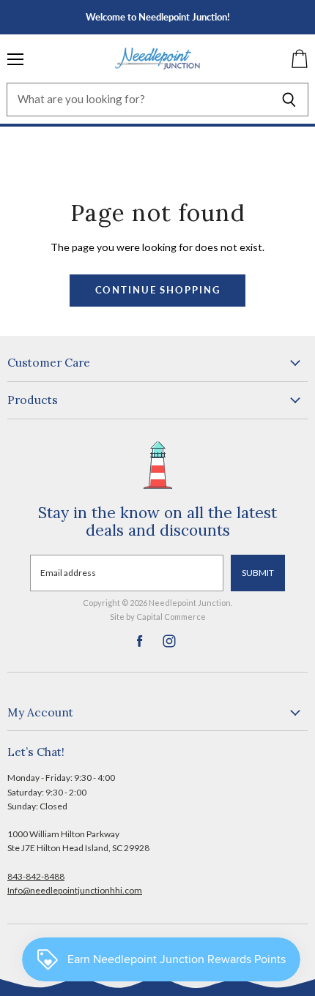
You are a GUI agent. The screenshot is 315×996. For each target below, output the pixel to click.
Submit (258, 572)
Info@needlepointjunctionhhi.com (74, 890)
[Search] (289, 99)
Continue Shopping (157, 290)
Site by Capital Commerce (158, 616)
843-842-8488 (35, 876)
